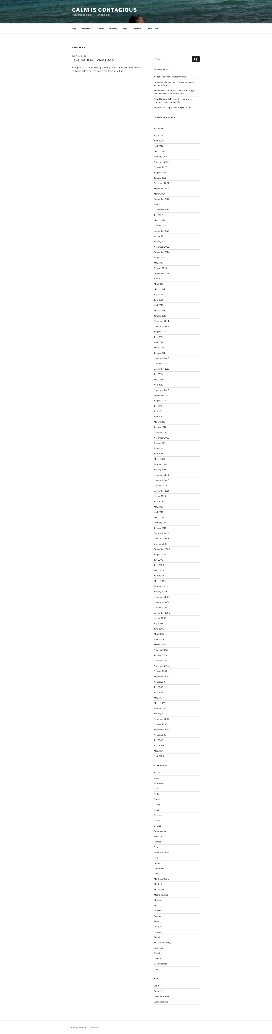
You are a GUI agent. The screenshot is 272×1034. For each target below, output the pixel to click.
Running (113, 28)
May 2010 (158, 507)
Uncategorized (160, 963)
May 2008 (159, 634)
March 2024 (159, 194)
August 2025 (160, 172)
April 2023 (158, 204)
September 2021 (161, 231)
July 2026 (158, 135)
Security (158, 937)
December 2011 (161, 432)
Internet (157, 863)
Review (157, 926)
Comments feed (161, 996)
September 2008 (162, 613)
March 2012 (159, 422)
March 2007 (159, 703)
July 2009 (158, 560)
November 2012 (161, 390)
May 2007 (158, 697)
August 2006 (160, 735)
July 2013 (158, 374)
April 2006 (159, 756)
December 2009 (161, 533)
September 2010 (162, 491)
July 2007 (158, 687)
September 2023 (162, 199)
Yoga (125, 28)
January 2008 (160, 655)
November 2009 (161, 538)
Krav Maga (159, 868)
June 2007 (159, 692)
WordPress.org (161, 1002)
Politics (157, 921)
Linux (156, 873)
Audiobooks (159, 783)
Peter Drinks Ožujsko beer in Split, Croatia (172, 107)
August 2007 (160, 682)
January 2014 (160, 353)
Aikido (157, 773)
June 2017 (158, 278)
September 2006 (162, 729)
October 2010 (160, 485)
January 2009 (160, 591)
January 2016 (160, 316)
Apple (156, 778)
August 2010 (160, 496)
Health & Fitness (161, 852)
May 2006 (159, 751)
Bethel (157, 794)
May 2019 (158, 262)
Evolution (158, 836)
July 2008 (158, 623)
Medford (158, 884)
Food (156, 847)
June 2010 (159, 501)
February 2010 (160, 522)
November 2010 (161, 480)
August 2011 (159, 448)
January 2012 (160, 427)
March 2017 (159, 289)
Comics (157, 826)
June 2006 (159, 745)
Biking (157, 799)
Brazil (156, 810)
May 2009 (159, 570)
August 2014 (160, 331)
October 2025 (160, 167)
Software (137, 28)
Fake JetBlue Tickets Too (93, 60)
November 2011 (161, 438)
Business (158, 815)
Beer (156, 788)
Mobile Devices (161, 895)
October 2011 (160, 443)
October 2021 (160, 225)
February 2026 (160, 156)
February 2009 (161, 586)
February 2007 (160, 708)
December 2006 (161, 719)
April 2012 (158, 416)
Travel (157, 953)
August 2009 (160, 554)
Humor (157, 858)
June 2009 (159, 565)
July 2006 (158, 740)
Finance (157, 841)
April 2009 (159, 575)
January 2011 (160, 469)
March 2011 (159, 459)
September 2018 (161, 273)
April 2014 (158, 342)
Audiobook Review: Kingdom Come (170, 76)
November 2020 (161, 247)
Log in (156, 985)
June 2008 (159, 629)
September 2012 (161, 395)
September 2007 (162, 676)
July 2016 (158, 294)
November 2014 (161, 326)
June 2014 (158, 337)
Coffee (100, 28)
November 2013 (161, 358)
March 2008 (160, 644)
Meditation (159, 889)
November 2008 (161, 602)
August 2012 (160, 400)
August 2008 (160, 618)
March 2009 (160, 581)
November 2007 (161, 666)
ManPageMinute (161, 879)
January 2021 (160, 241)
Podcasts (85, 28)
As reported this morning (85, 67)
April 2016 (158, 305)
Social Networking (162, 942)
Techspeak (159, 948)
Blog (74, 28)
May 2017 (158, 284)
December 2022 (161, 209)
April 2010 (158, 512)
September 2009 (162, 549)
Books (157, 804)
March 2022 (159, 220)
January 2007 (160, 713)
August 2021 (160, 236)
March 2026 (159, 151)
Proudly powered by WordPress (85, 1027)
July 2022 (158, 215)
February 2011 (160, 464)
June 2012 (158, 411)
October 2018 (160, 268)
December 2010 (161, 475)
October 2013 (160, 363)
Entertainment (160, 831)
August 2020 (160, 257)
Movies (157, 900)
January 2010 (160, 528)
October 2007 (160, 671)
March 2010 (159, 517)
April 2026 (158, 146)
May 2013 (158, 379)
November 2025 (161, 162)
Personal (158, 910)
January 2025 (160, 178)
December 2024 (161, 183)
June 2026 (159, 140)
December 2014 (161, 321)
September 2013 (161, 369)
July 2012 (158, 406)
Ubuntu (157, 958)
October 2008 (160, 607)
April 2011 (158, 453)
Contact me (152, 28)
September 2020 (162, 252)
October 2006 (160, 724)
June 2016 (158, 300)
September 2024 (162, 188)
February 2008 (161, 650)
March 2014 (159, 347)
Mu (155, 905)
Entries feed (159, 991)
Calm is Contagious (104, 10)
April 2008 (159, 639)
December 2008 (161, 597)
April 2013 (158, 384)
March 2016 (159, 310)
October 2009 (160, 544)
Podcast (158, 916)
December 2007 (161, 660)
